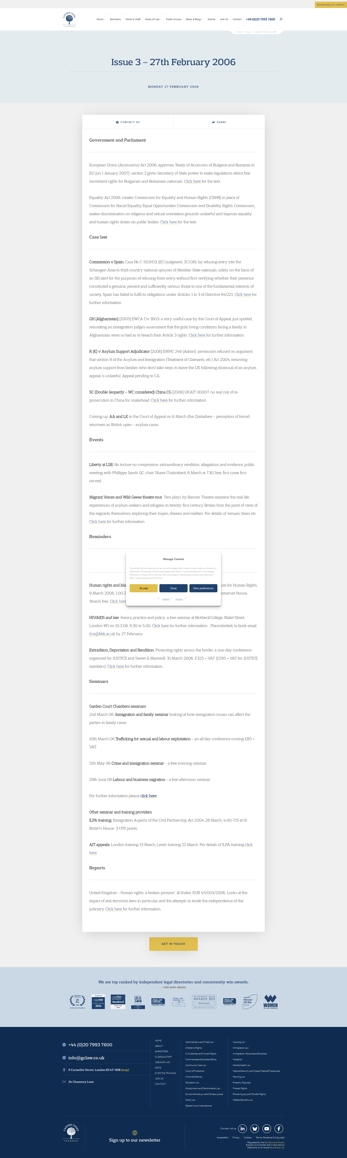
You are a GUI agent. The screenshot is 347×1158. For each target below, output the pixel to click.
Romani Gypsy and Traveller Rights (249, 1094)
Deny (173, 588)
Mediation (237, 1059)
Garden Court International (198, 1105)
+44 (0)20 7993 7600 (260, 19)
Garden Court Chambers (69, 19)
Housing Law (239, 1042)
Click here (193, 181)
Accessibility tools (331, 5)
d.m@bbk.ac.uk (102, 633)
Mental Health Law (242, 1065)
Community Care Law (196, 1065)
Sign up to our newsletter (134, 1140)
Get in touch (173, 944)
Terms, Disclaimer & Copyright (270, 1137)
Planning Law (239, 1076)
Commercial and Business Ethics (201, 1059)
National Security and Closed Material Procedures (256, 1071)
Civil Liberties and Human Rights (200, 1053)
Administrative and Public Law (199, 1042)
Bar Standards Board (274, 1142)
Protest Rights (240, 1088)
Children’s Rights (193, 1047)
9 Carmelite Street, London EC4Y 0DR (98, 1070)
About (100, 19)
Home (158, 1040)
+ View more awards (173, 987)
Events (211, 19)
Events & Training (165, 1073)
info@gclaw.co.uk (86, 1057)
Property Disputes (242, 1082)
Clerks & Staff (132, 19)
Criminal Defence (193, 1076)
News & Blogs (193, 19)
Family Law (190, 1100)
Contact (237, 19)
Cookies (166, 599)
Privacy (179, 599)
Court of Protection (194, 1071)
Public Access (173, 19)
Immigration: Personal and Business (250, 1053)
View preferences (203, 588)
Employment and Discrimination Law (202, 1088)
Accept (144, 588)
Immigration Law (241, 1047)
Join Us (224, 19)
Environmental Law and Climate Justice (204, 1094)
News (158, 1067)
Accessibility (222, 1137)
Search (281, 19)
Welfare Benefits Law (243, 1100)
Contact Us (130, 122)
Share (221, 122)
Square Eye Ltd (277, 1147)
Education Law (192, 1082)
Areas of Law (152, 19)
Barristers (115, 19)
